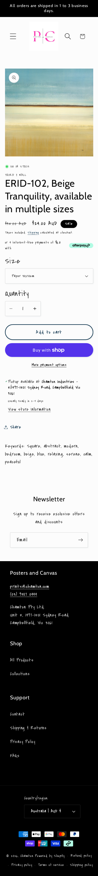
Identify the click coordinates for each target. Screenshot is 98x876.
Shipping (33, 232)
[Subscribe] (80, 540)
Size (12, 261)
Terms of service (51, 864)
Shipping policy (81, 864)
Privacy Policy (22, 742)
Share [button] (15, 427)
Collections (20, 674)
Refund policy (81, 855)
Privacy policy (21, 864)
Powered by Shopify (50, 855)
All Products (21, 660)
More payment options (49, 364)
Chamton (26, 855)
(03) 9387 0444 (23, 594)
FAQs (15, 756)
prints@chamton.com (29, 586)
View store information (29, 409)
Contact (17, 714)
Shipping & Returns (28, 728)
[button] (13, 36)
